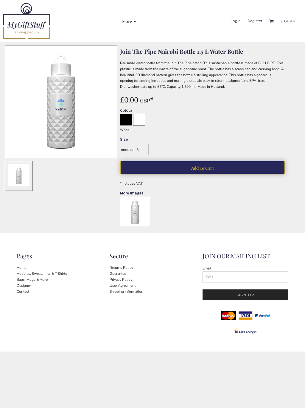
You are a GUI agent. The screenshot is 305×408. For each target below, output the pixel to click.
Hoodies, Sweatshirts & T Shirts (42, 273)
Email (207, 268)
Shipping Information (126, 291)
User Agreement (123, 285)
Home (21, 267)
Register (255, 21)
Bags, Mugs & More (32, 279)
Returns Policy (121, 267)
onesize (127, 149)
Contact (23, 291)
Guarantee (118, 273)
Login (236, 21)
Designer (24, 285)
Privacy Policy (121, 279)
